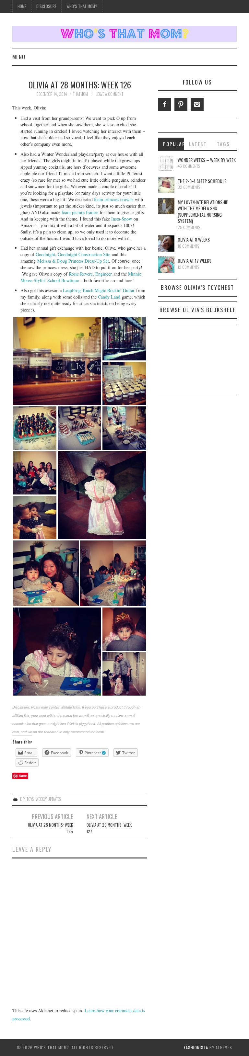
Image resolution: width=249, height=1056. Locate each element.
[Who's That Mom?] (124, 33)
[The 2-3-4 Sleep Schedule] (166, 185)
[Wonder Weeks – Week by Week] (166, 164)
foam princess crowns (113, 199)
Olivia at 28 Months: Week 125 (50, 828)
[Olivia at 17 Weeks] (166, 264)
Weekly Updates (48, 799)
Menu (18, 57)
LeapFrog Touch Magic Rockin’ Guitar (99, 290)
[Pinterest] (180, 104)
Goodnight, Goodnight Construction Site (73, 254)
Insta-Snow (121, 219)
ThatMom (80, 94)
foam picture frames (80, 212)
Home (22, 6)
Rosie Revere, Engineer (90, 274)
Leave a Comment (109, 94)
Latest (198, 143)
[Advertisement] (197, 361)
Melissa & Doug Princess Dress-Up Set (73, 261)
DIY (22, 799)
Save (23, 775)
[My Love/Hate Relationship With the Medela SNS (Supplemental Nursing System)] (166, 206)
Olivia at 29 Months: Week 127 (109, 828)
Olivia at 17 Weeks (194, 260)
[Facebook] (164, 104)
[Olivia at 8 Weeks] (166, 243)
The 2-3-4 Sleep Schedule (202, 180)
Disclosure (46, 6)
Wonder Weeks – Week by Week (207, 159)
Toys (30, 799)
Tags (223, 143)
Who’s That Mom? (81, 6)
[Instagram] (197, 104)
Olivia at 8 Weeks (194, 239)
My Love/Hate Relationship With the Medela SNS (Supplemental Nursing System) (203, 211)
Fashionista (196, 1047)
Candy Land (109, 297)
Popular (173, 143)
